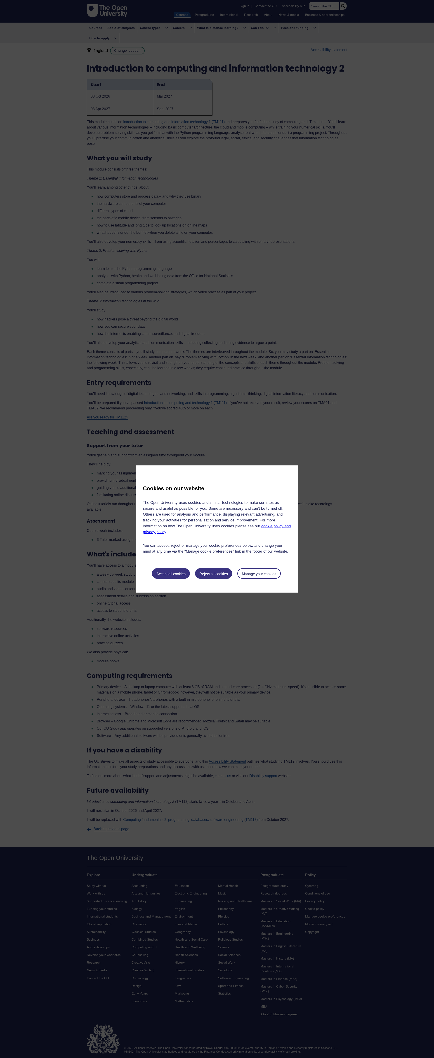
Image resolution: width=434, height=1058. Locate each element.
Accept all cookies (171, 574)
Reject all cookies (213, 574)
